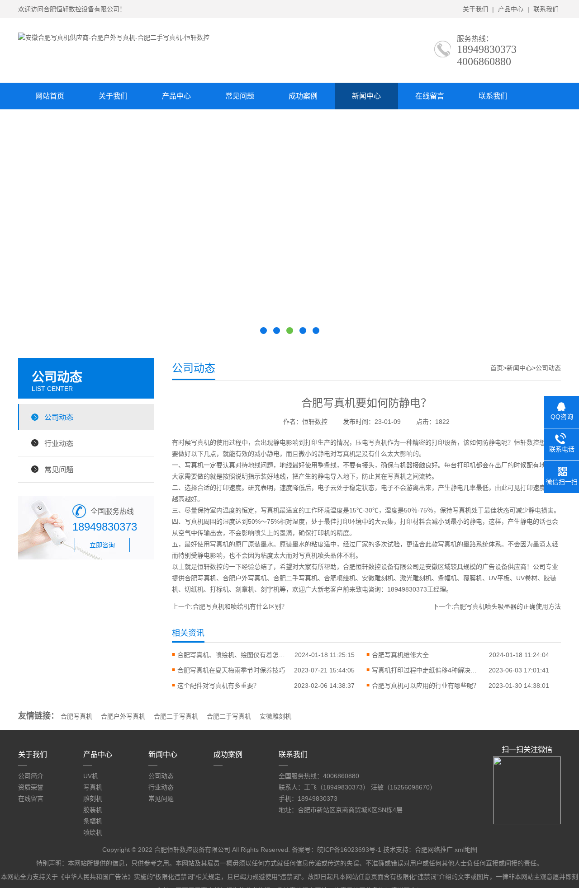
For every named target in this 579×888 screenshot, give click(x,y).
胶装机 (92, 809)
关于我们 (475, 9)
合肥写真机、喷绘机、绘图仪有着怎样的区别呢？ (231, 654)
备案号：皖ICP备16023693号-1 (336, 849)
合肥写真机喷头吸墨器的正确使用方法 (507, 606)
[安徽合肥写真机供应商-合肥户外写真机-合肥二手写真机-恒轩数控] (113, 37)
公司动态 (58, 417)
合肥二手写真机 (176, 716)
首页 (496, 367)
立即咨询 (102, 545)
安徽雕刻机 (275, 716)
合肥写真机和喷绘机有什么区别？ (240, 606)
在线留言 (429, 96)
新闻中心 (366, 96)
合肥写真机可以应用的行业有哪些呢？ (425, 685)
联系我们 (546, 9)
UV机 (90, 776)
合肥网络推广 (434, 849)
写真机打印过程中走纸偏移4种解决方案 (426, 670)
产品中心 (510, 9)
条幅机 (92, 821)
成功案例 (303, 96)
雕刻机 (92, 798)
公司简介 (30, 776)
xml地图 (466, 849)
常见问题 (239, 96)
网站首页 (49, 96)
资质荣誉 (30, 787)
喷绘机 (92, 832)
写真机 (92, 787)
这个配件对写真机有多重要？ (218, 685)
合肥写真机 (76, 716)
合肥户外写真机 (123, 716)
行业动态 (58, 443)
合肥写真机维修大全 (400, 654)
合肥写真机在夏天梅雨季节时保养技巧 (231, 670)
